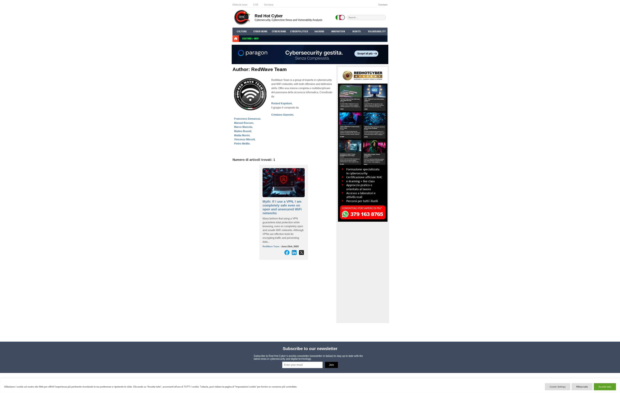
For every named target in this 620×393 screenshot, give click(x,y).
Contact (383, 4)
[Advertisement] (362, 272)
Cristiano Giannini (282, 114)
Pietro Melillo (242, 143)
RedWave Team (271, 246)
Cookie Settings (558, 386)
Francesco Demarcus (247, 118)
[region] (310, 385)
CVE (255, 4)
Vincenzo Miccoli (244, 139)
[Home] (235, 38)
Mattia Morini (242, 135)
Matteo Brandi (242, 131)
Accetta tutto (605, 386)
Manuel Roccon (243, 123)
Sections (269, 4)
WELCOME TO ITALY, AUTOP (268, 38)
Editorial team (240, 4)
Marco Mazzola (243, 127)
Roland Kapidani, (281, 103)
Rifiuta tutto (582, 386)
